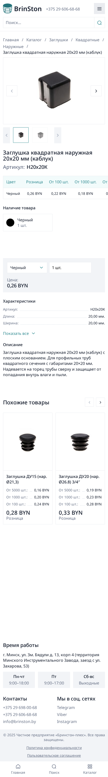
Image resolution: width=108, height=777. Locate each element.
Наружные (13, 47)
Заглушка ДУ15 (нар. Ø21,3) (26, 479)
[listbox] (27, 267)
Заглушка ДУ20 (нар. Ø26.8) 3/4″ (79, 479)
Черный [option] (18, 267)
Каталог (34, 40)
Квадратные (87, 40)
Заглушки (58, 40)
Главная (11, 40)
